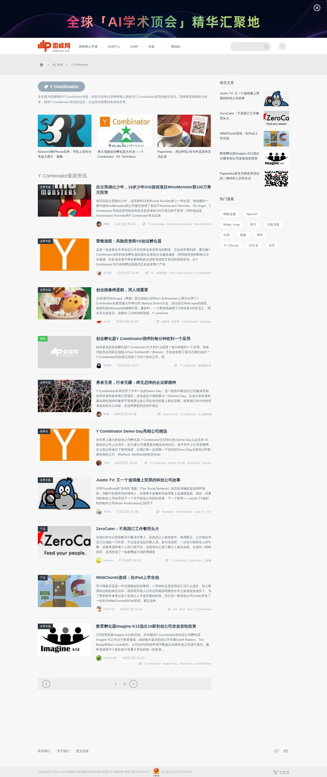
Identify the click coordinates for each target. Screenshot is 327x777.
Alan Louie (186, 663)
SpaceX (251, 214)
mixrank (206, 463)
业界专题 (45, 187)
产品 (42, 528)
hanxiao (108, 560)
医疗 (253, 224)
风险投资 (161, 273)
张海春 (107, 365)
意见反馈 (82, 751)
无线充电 (273, 224)
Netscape (205, 321)
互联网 (176, 321)
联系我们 (44, 751)
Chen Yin (109, 609)
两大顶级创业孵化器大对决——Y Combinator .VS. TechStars (120, 154)
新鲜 (42, 338)
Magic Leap (231, 224)
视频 (243, 235)
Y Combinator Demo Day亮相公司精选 (131, 431)
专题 (151, 46)
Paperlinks (193, 463)
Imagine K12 (170, 663)
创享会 (166, 321)
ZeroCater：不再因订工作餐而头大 (127, 529)
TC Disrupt (230, 245)
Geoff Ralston (203, 663)
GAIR (134, 46)
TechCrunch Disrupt (181, 273)
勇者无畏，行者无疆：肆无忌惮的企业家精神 (136, 382)
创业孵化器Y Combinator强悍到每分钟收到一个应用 (143, 338)
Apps (190, 609)
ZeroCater (195, 560)
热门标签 (57, 64)
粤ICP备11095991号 (137, 771)
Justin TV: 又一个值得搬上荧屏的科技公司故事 (138, 480)
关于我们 (63, 751)
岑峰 (106, 224)
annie (106, 321)
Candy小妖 (110, 657)
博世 (260, 235)
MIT (209, 511)
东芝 (272, 245)
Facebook (168, 511)
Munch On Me (176, 463)
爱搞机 (175, 46)
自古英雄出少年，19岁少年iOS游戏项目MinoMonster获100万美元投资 (153, 190)
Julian (107, 511)
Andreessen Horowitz (179, 224)
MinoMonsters (202, 224)
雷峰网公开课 (88, 46)
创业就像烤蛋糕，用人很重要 (122, 290)
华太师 (107, 272)
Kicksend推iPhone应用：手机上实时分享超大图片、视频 (64, 154)
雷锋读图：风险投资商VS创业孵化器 (128, 241)
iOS (175, 609)
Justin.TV (199, 511)
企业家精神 (204, 414)
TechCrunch (170, 414)
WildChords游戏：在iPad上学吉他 (127, 577)
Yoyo (106, 462)
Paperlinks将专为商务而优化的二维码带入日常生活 (239, 176)
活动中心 (114, 46)
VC (153, 273)
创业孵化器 (204, 365)
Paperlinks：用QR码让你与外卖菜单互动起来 (184, 154)
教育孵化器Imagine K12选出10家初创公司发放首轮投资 (146, 626)
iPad (182, 609)
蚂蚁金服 (229, 214)
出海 (226, 235)
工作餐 (207, 560)
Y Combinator (79, 64)
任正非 (253, 245)
